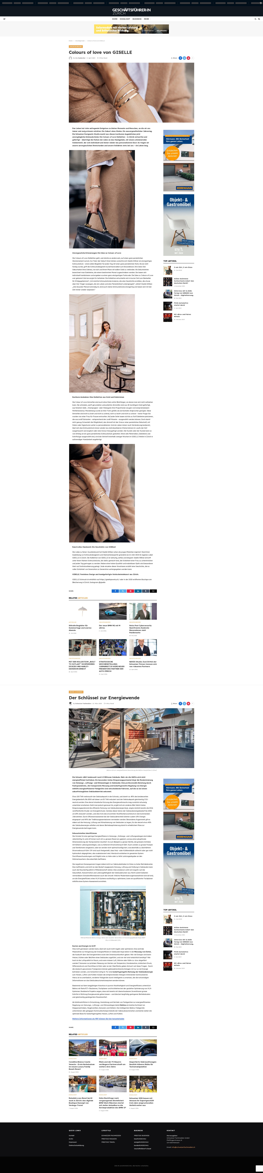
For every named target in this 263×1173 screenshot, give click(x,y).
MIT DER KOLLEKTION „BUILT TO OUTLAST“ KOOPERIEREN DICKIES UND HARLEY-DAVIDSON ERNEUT (82, 665)
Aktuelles (72, 622)
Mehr (146, 19)
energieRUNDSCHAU (141, 1142)
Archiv (71, 1139)
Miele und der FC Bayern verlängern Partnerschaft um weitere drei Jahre (112, 1064)
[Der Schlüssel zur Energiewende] (131, 738)
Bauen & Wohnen (76, 692)
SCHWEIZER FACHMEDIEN (111, 1135)
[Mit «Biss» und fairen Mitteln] (167, 317)
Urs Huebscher (80, 58)
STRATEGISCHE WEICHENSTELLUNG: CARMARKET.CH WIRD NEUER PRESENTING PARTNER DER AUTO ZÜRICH (111, 666)
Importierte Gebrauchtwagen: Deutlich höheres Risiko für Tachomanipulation (142, 1064)
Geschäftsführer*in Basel (142, 1149)
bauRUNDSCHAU (140, 1139)
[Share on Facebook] (180, 58)
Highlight (125, 19)
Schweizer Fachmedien (83, 703)
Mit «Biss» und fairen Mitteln (182, 315)
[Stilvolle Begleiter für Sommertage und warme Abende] (82, 611)
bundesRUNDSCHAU (141, 1145)
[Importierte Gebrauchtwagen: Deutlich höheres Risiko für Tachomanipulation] (143, 1047)
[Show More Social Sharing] (192, 58)
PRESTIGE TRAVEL (108, 1142)
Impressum (73, 1142)
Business (137, 19)
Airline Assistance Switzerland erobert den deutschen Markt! (184, 281)
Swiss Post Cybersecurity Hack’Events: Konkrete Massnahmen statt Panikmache (140, 629)
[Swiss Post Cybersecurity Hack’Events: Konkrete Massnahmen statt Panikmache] (143, 611)
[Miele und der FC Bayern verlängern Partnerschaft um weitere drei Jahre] (113, 1047)
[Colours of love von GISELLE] (131, 93)
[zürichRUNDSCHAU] (131, 11)
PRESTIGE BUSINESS (141, 1135)
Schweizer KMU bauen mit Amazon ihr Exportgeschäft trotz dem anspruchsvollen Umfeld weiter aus (141, 1101)
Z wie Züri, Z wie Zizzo (183, 267)
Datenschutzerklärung (76, 1145)
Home (114, 19)
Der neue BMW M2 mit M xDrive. (109, 626)
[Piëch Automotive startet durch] (167, 306)
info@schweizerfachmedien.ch (183, 1147)
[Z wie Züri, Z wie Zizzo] (167, 270)
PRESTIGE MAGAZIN (109, 1139)
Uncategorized (76, 46)
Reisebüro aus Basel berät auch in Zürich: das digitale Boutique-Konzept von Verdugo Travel (81, 1101)
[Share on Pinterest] (188, 58)
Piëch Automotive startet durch (181, 304)
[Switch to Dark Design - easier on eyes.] (255, 19)
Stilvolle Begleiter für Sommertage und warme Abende (80, 627)
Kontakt (71, 1135)
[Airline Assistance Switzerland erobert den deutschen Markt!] (167, 281)
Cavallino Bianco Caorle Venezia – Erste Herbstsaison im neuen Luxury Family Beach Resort (82, 1065)
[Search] (259, 19)
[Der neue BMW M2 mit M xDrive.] (113, 611)
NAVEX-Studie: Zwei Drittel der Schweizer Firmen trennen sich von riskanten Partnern (143, 664)
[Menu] (4, 19)
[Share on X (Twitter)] (184, 58)
